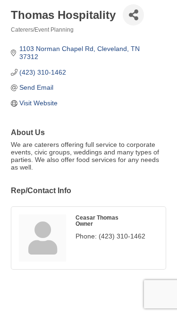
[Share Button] (133, 15)
